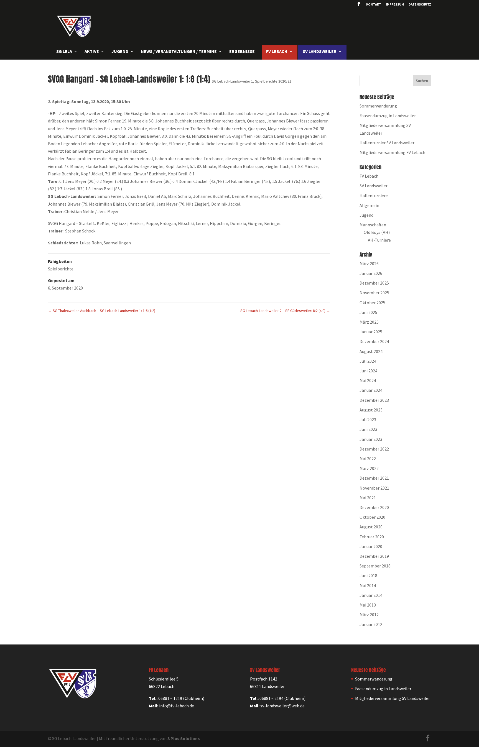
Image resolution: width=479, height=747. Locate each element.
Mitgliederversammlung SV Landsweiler (392, 698)
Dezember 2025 (374, 283)
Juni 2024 (368, 371)
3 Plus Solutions (183, 738)
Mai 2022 (368, 458)
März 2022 (369, 468)
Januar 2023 (371, 439)
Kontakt (373, 4)
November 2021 (374, 488)
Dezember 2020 (374, 507)
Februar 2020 (372, 536)
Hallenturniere (374, 195)
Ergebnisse (242, 51)
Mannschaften (373, 224)
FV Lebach (369, 176)
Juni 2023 (368, 429)
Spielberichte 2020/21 (273, 81)
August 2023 (371, 410)
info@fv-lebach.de (176, 705)
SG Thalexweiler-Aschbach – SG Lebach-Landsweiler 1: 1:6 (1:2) (101, 310)
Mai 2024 (368, 380)
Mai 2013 (368, 605)
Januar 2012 (371, 624)
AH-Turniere (379, 240)
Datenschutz (420, 4)
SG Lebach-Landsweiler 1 (232, 81)
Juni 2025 (368, 312)
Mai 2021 (368, 497)
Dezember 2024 (374, 341)
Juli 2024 (368, 361)
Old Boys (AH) (377, 232)
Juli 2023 (368, 419)
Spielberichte (60, 269)
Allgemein (369, 205)
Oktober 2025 (372, 302)
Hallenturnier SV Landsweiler (387, 142)
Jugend (366, 215)
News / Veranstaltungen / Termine (179, 51)
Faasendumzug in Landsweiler (388, 115)
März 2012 (369, 614)
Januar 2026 (371, 273)
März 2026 (369, 263)
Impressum (395, 4)
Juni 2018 (368, 575)
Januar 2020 (371, 546)
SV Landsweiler (374, 185)
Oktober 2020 (372, 517)
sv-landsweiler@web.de (282, 705)
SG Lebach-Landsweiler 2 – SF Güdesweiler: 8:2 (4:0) (285, 310)
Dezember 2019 (374, 556)
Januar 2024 (371, 390)
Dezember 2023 (374, 400)
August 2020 (371, 526)
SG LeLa (64, 51)
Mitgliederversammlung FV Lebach (392, 152)
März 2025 (369, 322)
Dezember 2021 (374, 478)
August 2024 (371, 351)
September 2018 (375, 566)
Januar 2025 (371, 331)
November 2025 (374, 292)
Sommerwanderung (378, 106)
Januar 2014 (371, 595)
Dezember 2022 (374, 449)
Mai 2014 (368, 585)
